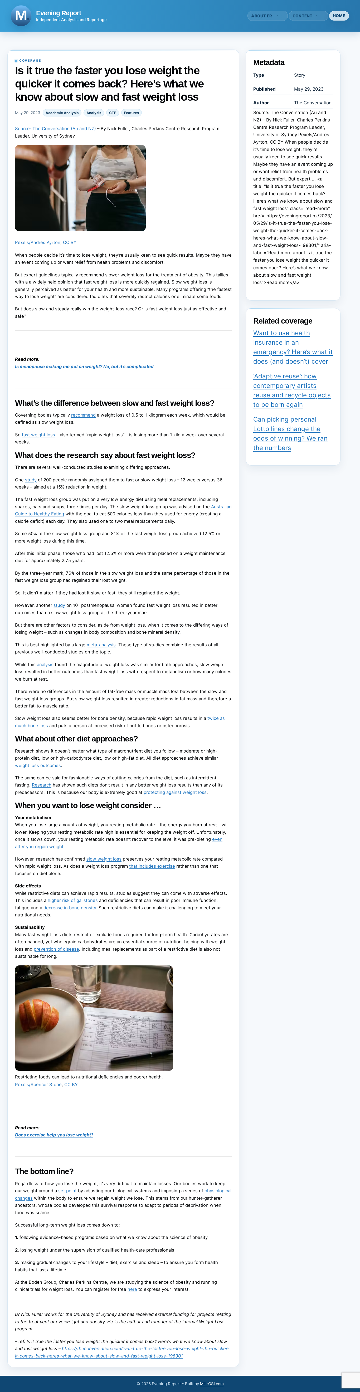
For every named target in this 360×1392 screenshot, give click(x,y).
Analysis (93, 113)
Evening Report (58, 13)
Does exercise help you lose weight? (54, 1134)
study (31, 479)
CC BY (69, 242)
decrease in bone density (69, 907)
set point (67, 1190)
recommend (83, 415)
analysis (45, 664)
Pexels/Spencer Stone (38, 1084)
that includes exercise (152, 866)
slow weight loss (103, 859)
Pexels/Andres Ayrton (37, 242)
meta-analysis (101, 644)
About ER (261, 15)
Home (339, 15)
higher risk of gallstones (73, 900)
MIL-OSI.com (212, 1383)
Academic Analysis (62, 113)
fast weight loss (38, 434)
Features (131, 113)
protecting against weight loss (175, 792)
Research (41, 785)
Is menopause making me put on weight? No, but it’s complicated (84, 366)
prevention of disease (56, 949)
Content (303, 15)
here (132, 1289)
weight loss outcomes (38, 765)
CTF (112, 113)
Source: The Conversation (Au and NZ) (55, 128)
